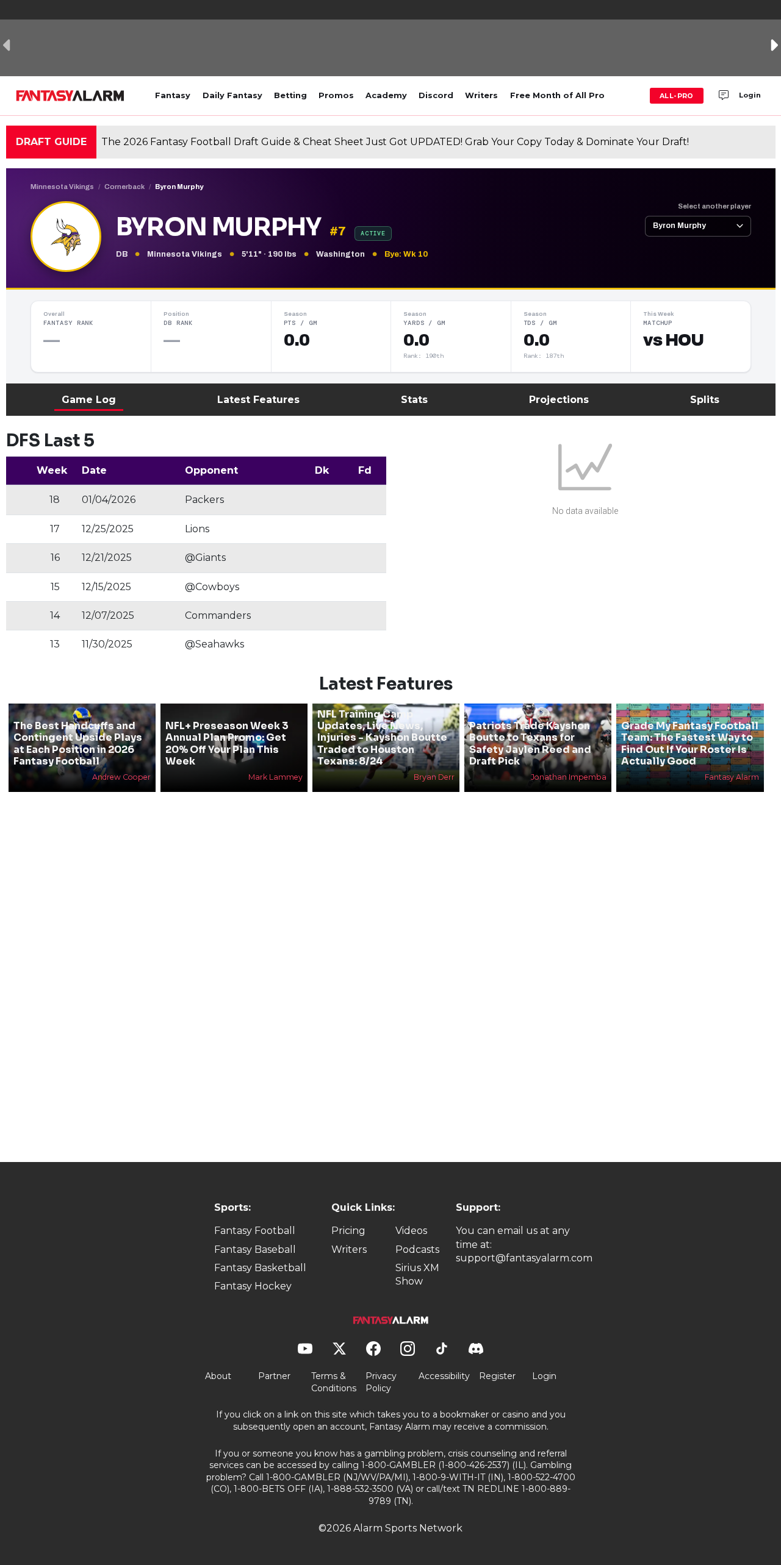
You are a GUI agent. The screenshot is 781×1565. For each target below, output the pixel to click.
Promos (336, 95)
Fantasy (172, 95)
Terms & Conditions (333, 1382)
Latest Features (258, 399)
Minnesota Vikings (62, 186)
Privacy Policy (381, 1382)
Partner (274, 1376)
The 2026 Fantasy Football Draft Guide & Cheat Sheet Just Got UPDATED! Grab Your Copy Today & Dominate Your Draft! (395, 142)
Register (497, 1376)
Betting (290, 95)
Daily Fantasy (232, 95)
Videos (411, 1230)
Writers (481, 95)
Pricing (348, 1230)
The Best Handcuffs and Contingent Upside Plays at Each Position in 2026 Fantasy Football (77, 743)
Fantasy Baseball (255, 1249)
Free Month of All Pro (557, 95)
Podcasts (417, 1249)
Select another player (714, 206)
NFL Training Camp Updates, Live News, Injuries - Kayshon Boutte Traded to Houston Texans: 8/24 (382, 738)
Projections (559, 399)
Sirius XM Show (417, 1274)
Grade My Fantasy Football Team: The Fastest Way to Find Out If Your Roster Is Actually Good (689, 743)
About (218, 1376)
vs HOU (673, 340)
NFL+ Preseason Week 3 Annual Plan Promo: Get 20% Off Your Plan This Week (227, 743)
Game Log (89, 399)
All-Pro (677, 95)
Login (750, 95)
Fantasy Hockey (253, 1286)
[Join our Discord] (723, 95)
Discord (436, 95)
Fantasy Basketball (260, 1268)
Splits (704, 399)
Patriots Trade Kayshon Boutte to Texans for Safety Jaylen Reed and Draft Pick (530, 743)
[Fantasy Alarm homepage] (70, 95)
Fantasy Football (254, 1230)
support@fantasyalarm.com (524, 1258)
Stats (414, 399)
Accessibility (444, 1376)
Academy (386, 95)
